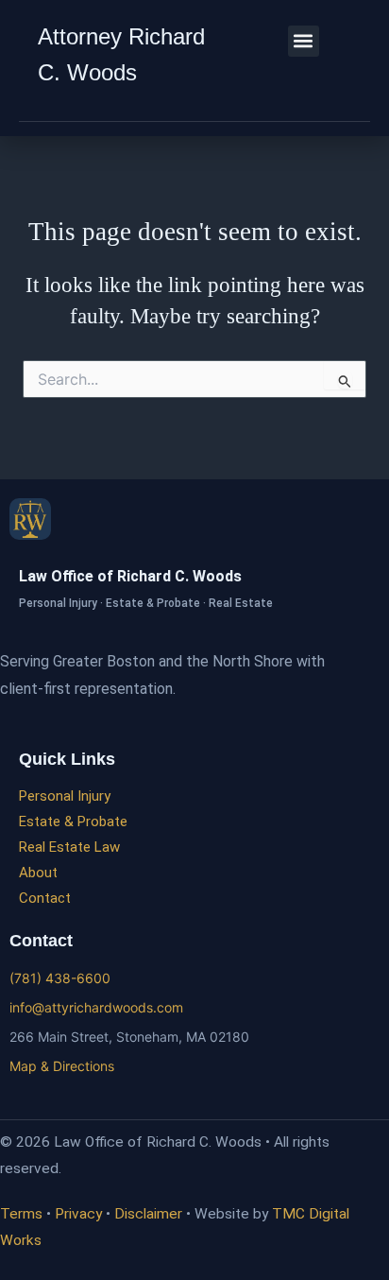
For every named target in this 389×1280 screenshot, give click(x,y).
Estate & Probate (73, 821)
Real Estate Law (69, 847)
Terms (21, 1213)
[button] (303, 41)
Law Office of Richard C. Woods (130, 576)
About (38, 872)
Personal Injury (64, 795)
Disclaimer (148, 1213)
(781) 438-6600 (59, 978)
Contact (45, 898)
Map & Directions (61, 1066)
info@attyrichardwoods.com (96, 1007)
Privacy (78, 1213)
